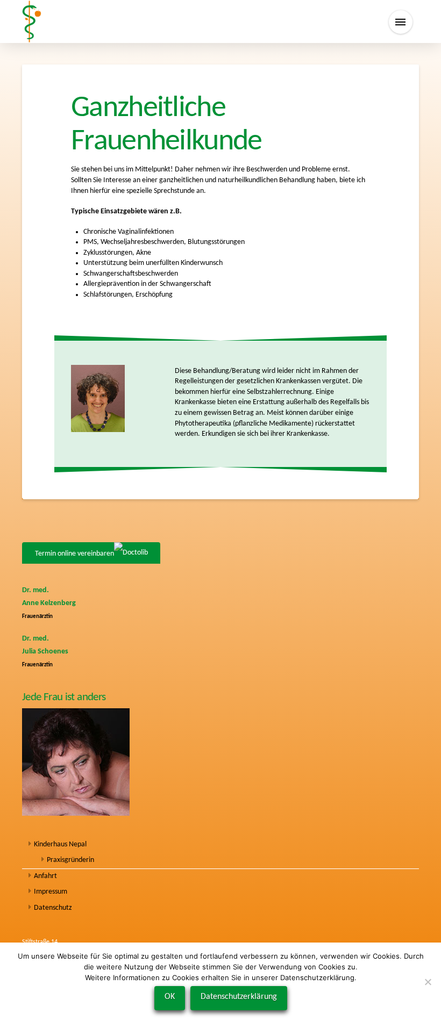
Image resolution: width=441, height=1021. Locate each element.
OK (170, 997)
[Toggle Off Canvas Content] (400, 22)
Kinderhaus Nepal (60, 844)
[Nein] (427, 981)
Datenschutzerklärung (239, 997)
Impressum (50, 892)
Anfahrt (45, 876)
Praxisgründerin (70, 860)
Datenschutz (53, 908)
